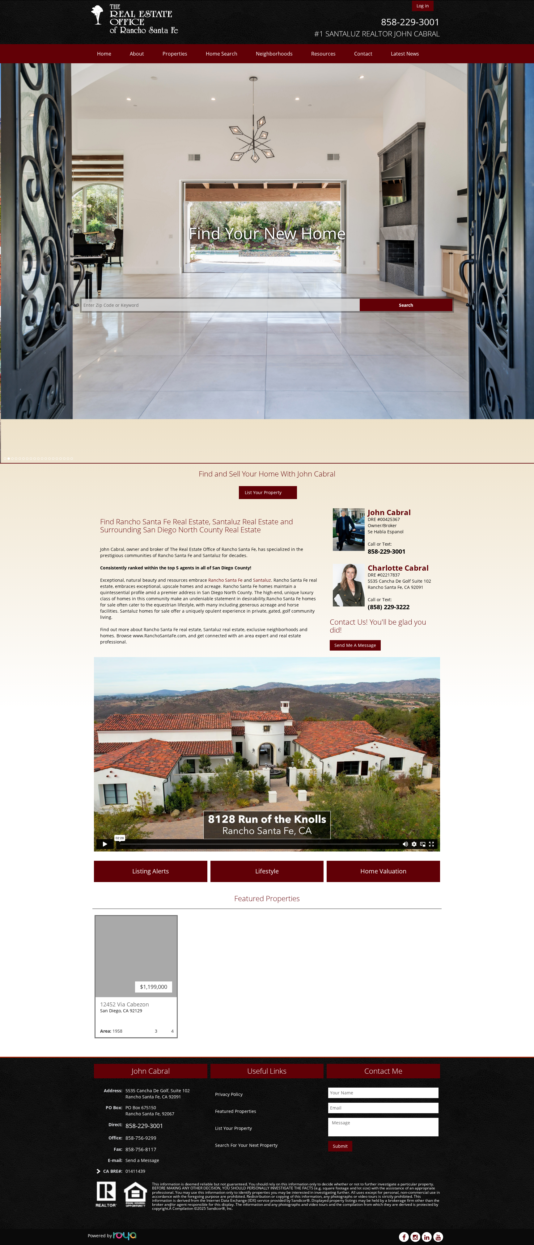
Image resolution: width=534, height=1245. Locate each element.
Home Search (221, 53)
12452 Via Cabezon (124, 960)
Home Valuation (383, 827)
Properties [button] (175, 53)
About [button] (137, 53)
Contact (363, 53)
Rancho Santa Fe (225, 536)
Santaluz (262, 536)
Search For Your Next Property (246, 1145)
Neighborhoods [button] (274, 53)
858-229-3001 (410, 21)
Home (104, 53)
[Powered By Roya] (124, 1236)
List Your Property (263, 449)
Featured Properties (235, 1111)
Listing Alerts (150, 827)
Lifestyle (267, 827)
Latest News (405, 53)
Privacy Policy (229, 1094)
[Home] (136, 19)
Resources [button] (323, 53)
